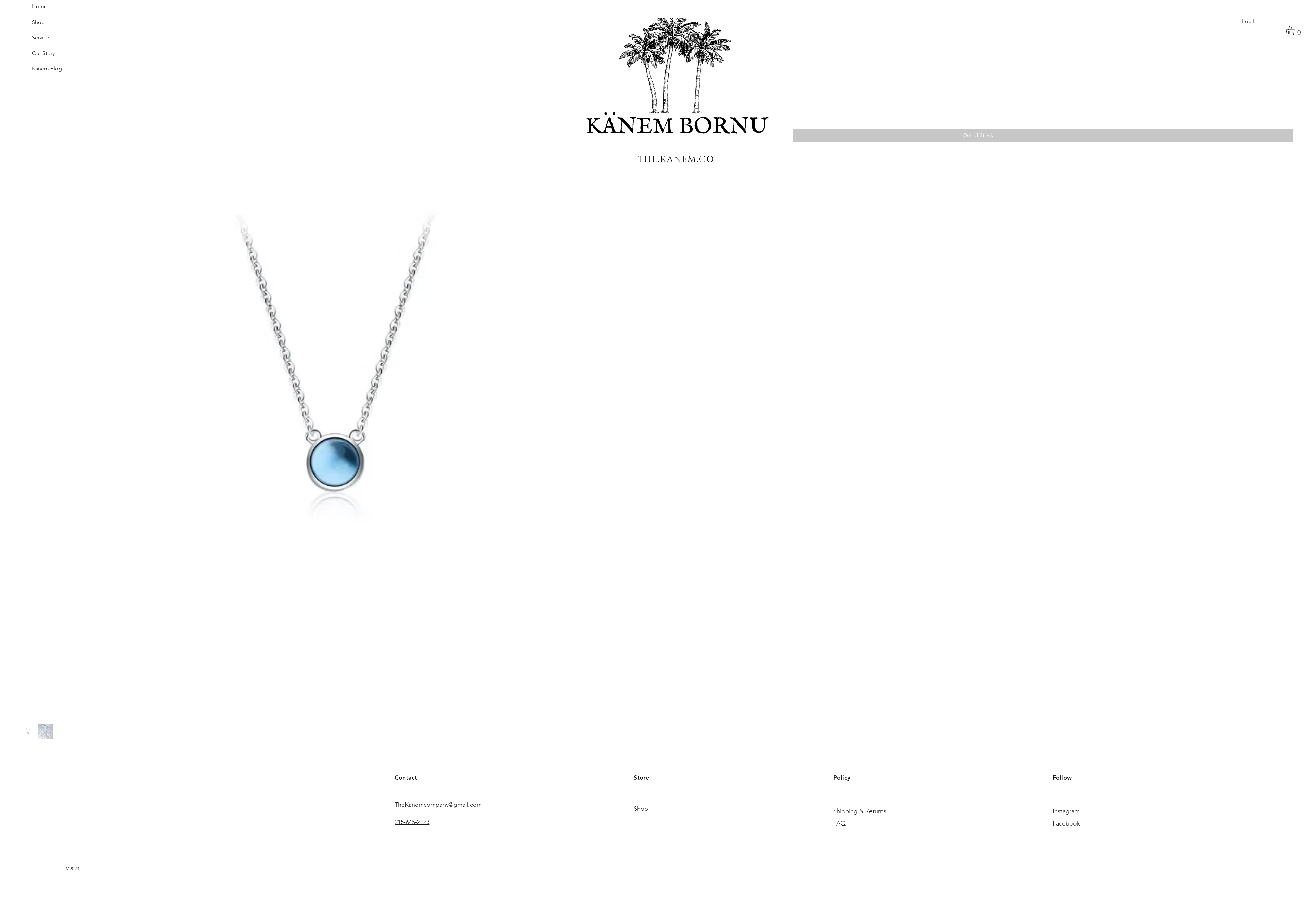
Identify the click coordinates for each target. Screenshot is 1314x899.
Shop (38, 22)
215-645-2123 (412, 822)
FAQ (839, 823)
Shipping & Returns (859, 811)
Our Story (43, 53)
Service (40, 37)
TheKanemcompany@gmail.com (438, 804)
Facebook (1066, 823)
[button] (1296, 30)
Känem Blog (47, 68)
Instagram (1066, 811)
